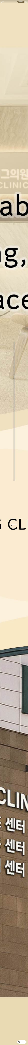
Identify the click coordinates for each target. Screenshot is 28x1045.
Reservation (20, 1)
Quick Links (23, 1042)
